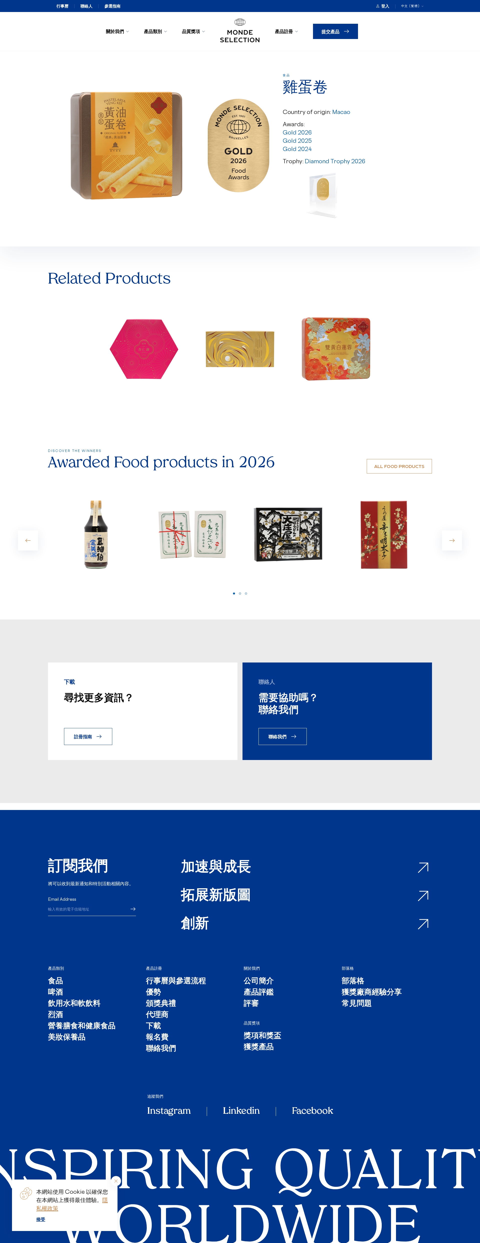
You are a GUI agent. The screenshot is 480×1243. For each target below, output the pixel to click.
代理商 (157, 1015)
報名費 (157, 1037)
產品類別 (153, 31)
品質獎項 (191, 31)
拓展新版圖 (216, 896)
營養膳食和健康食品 (82, 1026)
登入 (385, 6)
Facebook (312, 1111)
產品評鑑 (259, 992)
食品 (55, 981)
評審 (251, 1004)
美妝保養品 (67, 1037)
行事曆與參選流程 (176, 981)
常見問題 (357, 1004)
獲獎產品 (259, 1047)
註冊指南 (83, 736)
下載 (153, 1026)
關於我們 (115, 31)
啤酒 (55, 992)
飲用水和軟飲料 (74, 1004)
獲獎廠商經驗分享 (372, 992)
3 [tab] (246, 593)
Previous (28, 540)
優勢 (153, 992)
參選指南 (112, 6)
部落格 (348, 968)
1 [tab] (234, 593)
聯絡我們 (277, 736)
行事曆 (62, 6)
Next (452, 540)
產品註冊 (284, 31)
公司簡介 (259, 981)
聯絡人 (86, 6)
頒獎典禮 (161, 1004)
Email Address (62, 899)
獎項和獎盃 (262, 1036)
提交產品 (331, 31)
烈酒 (55, 1015)
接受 (40, 1219)
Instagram (169, 1111)
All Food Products (399, 466)
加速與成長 (216, 868)
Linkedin (241, 1111)
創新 (195, 924)
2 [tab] (240, 593)
